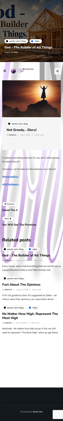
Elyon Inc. (38, 411)
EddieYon (12, 135)
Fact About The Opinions (21, 284)
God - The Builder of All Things (28, 47)
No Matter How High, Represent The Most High (30, 316)
